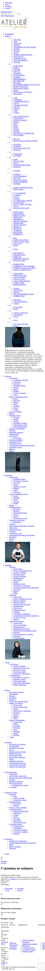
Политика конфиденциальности (30, 943)
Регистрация (9, 16)
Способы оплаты (28, 948)
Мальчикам (14, 945)
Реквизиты (26, 946)
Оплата (7, 8)
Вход (2, 16)
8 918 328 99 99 (4, 943)
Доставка (8, 6)
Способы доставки (29, 949)
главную (14, 879)
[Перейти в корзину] (2, 857)
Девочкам (13, 947)
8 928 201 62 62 (6, 12)
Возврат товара (27, 951)
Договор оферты (28, 940)
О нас (7, 4)
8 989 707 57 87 (4, 963)
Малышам (13, 948)
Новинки (13, 943)
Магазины (8, 2)
